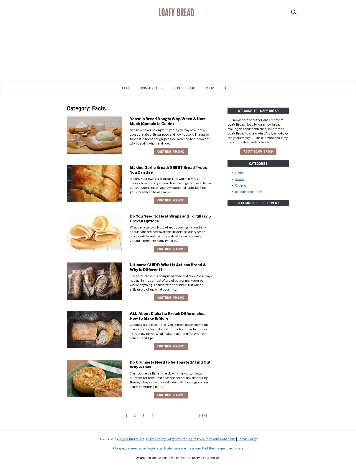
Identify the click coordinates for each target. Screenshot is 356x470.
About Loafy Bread (258, 151)
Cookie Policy (247, 439)
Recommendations (151, 88)
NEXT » (204, 415)
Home (126, 88)
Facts (194, 88)
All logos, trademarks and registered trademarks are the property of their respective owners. (178, 448)
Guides (178, 88)
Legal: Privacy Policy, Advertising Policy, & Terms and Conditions (190, 439)
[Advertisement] (178, 52)
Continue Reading (171, 151)
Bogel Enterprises (131, 439)
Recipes (211, 88)
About (229, 88)
